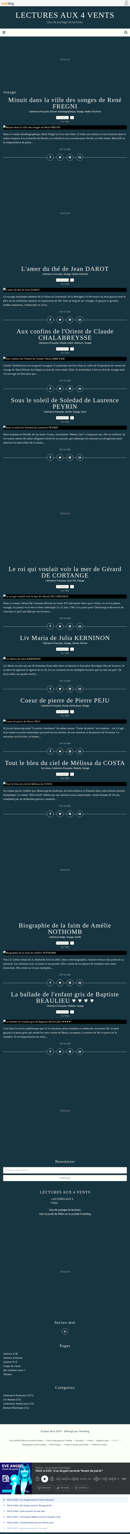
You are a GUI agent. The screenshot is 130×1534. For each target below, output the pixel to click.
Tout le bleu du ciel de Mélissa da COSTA (65, 762)
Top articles (79, 1440)
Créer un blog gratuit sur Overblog (59, 1440)
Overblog (84, 1431)
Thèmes (7, 1374)
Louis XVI (71, 581)
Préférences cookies (99, 1445)
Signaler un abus (102, 1440)
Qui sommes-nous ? (14, 1370)
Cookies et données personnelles (76, 1445)
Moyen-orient (66, 343)
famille (78, 937)
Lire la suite (65, 149)
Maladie (77, 768)
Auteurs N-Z (10, 1361)
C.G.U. (115, 1440)
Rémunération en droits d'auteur (34, 1445)
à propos (83, 1488)
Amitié (68, 412)
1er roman (46, 768)
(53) (12, 1399)
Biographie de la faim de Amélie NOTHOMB (65, 928)
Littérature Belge (57, 937)
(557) (18, 1395)
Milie (61, 1214)
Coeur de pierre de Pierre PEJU (65, 700)
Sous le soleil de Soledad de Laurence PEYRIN (65, 403)
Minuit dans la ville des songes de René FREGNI (65, 103)
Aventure (78, 343)
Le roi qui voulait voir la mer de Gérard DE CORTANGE (65, 572)
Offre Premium (55, 1445)
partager (65, 1488)
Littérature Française (39, 112)
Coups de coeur (12, 1366)
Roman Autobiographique (62, 112)
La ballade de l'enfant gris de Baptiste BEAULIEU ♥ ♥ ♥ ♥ (65, 997)
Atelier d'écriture (93, 112)
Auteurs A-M (10, 1353)
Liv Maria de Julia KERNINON (65, 637)
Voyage (80, 112)
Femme (83, 643)
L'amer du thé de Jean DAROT (65, 268)
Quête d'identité (80, 274)
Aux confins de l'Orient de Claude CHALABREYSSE (65, 334)
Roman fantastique (71, 706)
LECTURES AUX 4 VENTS (65, 15)
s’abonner (46, 1488)
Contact (90, 1440)
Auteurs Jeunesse (13, 1357)
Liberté (75, 643)
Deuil (83, 412)
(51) (16, 1407)
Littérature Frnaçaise (48, 343)
